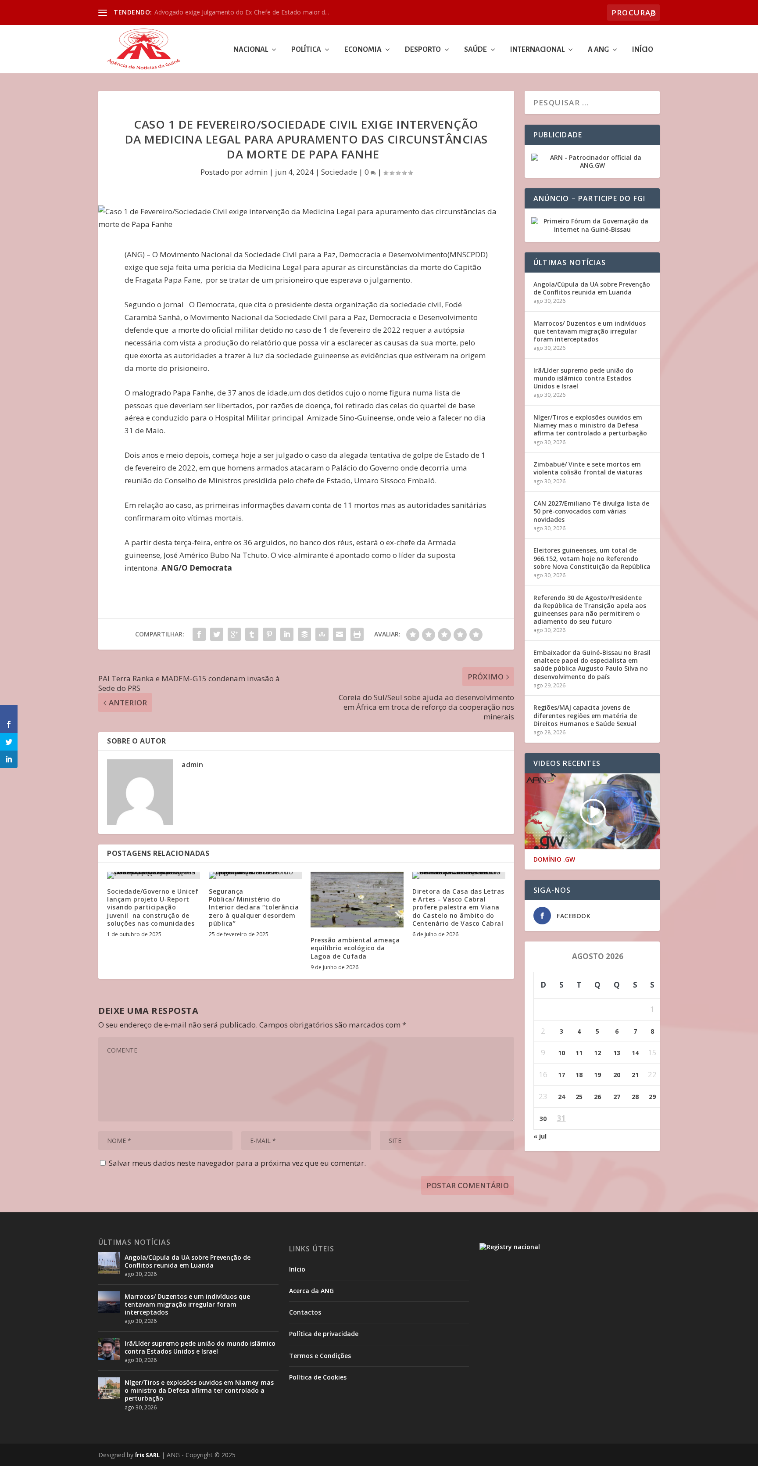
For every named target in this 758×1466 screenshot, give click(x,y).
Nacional (250, 50)
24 (561, 1096)
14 (635, 1053)
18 (579, 1075)
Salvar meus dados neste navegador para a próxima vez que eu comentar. (237, 1163)
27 (616, 1096)
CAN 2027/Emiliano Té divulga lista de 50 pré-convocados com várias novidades (591, 511)
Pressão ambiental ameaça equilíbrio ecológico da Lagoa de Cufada (355, 948)
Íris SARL (147, 1455)
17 (561, 1075)
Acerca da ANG (311, 1290)
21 (635, 1075)
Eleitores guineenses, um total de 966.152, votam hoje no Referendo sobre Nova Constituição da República (592, 558)
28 (635, 1096)
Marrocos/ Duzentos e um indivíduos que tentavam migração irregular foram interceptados (589, 331)
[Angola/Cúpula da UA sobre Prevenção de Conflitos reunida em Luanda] (109, 1263)
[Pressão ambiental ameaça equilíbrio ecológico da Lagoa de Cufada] (357, 899)
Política (306, 50)
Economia (363, 50)
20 (616, 1075)
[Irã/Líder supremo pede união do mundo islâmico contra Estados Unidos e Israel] (109, 1349)
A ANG (598, 50)
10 (561, 1053)
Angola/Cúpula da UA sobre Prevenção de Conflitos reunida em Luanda (591, 288)
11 (579, 1053)
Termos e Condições (320, 1355)
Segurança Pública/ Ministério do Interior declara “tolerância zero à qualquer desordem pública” (254, 907)
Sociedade (339, 172)
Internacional (537, 50)
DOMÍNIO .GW (554, 859)
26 (597, 1096)
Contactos (305, 1312)
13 (616, 1053)
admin (256, 172)
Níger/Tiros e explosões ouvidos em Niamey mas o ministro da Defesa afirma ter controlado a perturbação (590, 425)
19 (597, 1075)
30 (543, 1118)
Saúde (475, 50)
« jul (540, 1136)
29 (652, 1096)
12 (597, 1053)
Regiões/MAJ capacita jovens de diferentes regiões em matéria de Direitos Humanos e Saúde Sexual (585, 715)
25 (579, 1096)
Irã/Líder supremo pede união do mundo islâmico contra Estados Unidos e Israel (583, 378)
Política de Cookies (318, 1377)
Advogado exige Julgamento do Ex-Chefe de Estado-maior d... (241, 12)
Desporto (423, 50)
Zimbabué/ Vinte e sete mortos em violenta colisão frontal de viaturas (587, 468)
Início (642, 50)
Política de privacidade (323, 1333)
